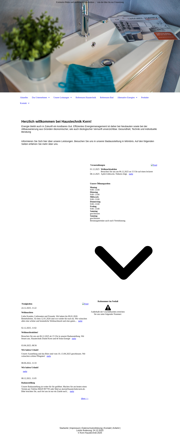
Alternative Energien (126, 97)
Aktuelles (24, 97)
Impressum (75, 428)
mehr (80, 321)
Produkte (145, 97)
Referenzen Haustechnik (86, 97)
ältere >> (84, 398)
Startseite (64, 428)
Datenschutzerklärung (92, 428)
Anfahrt (116, 428)
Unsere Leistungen (61, 97)
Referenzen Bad (106, 97)
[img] (90, 46)
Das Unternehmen (39, 97)
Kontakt (23, 103)
